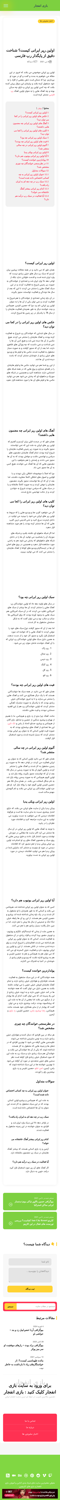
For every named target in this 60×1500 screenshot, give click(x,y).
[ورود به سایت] (30, 737)
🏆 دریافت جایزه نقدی (30, 763)
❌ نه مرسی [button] (30, 771)
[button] (30, 750)
